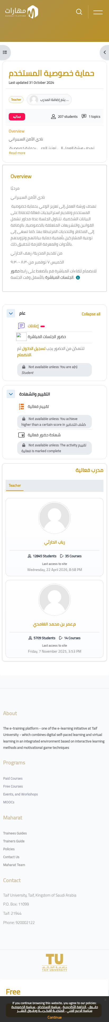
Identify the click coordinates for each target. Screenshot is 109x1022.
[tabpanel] (54, 578)
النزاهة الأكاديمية (75, 1007)
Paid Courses (12, 778)
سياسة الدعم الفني (79, 1011)
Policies (9, 849)
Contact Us (11, 857)
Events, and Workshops (20, 794)
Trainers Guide (14, 841)
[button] (79, 278)
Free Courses (13, 786)
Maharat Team (14, 865)
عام (22, 313)
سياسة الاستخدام (49, 1007)
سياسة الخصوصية (23, 1007)
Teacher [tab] (15, 485)
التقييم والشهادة (34, 394)
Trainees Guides (15, 833)
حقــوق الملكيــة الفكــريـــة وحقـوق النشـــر (57, 1009)
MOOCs (8, 802)
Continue (55, 1017)
